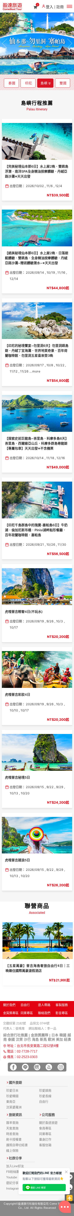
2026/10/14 (35, 458)
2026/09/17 (35, 365)
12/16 (61, 458)
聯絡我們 (44, 1013)
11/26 (24, 371)
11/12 (14, 371)
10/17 (14, 627)
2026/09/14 (35, 272)
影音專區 (62, 1013)
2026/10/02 (35, 186)
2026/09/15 (35, 787)
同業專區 (27, 1013)
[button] (4, 43)
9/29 (59, 787)
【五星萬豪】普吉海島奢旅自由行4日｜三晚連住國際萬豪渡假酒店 (38, 968)
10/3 (59, 621)
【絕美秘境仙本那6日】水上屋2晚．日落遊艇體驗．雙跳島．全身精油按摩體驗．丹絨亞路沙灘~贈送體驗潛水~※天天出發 (36, 258)
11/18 (50, 458)
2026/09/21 (35, 545)
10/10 (14, 710)
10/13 (14, 793)
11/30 (62, 545)
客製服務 (62, 1005)
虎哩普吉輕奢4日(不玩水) (24, 612)
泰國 (11, 83)
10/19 (51, 272)
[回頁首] (69, 1198)
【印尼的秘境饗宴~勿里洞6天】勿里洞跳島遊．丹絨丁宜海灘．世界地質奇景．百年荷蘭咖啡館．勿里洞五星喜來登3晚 (36, 351)
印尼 (28, 83)
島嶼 (43, 83)
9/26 (50, 621)
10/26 (50, 545)
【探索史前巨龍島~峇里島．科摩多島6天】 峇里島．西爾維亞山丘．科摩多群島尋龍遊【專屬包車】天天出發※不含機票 (36, 443)
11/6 (49, 186)
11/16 (61, 272)
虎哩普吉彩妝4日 (17, 694)
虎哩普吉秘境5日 (17, 777)
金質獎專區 (10, 1013)
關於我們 (9, 1005)
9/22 (50, 787)
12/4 (58, 186)
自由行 (25, 1005)
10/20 (25, 793)
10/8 (49, 365)
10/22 (60, 365)
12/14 (14, 279)
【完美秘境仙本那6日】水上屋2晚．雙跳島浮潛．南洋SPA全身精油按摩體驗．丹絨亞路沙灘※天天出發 (36, 171)
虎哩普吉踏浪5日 (17, 860)
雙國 (63, 83)
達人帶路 (44, 1005)
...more (34, 371)
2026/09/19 (35, 621)
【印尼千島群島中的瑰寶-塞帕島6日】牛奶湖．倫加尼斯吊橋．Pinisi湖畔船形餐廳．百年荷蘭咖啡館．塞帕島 (36, 530)
